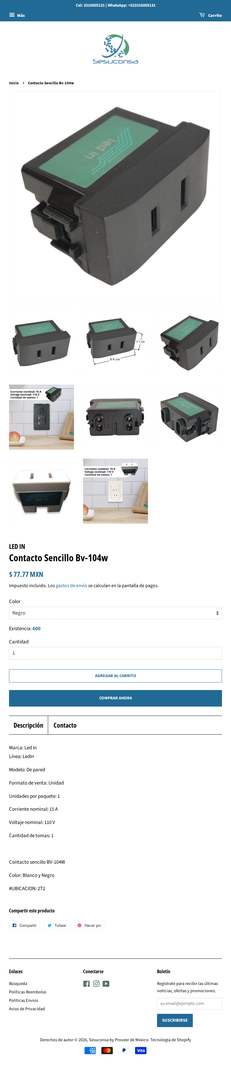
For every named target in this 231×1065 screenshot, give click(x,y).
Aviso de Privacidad (27, 1009)
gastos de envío (71, 585)
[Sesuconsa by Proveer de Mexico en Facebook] (86, 985)
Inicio (14, 83)
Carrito (214, 16)
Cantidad (19, 642)
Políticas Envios (23, 1000)
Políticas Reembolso (27, 992)
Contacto (65, 724)
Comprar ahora (115, 698)
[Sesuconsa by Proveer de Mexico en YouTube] (106, 985)
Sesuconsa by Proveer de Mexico (118, 1040)
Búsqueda (18, 983)
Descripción (28, 724)
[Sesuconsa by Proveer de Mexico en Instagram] (96, 985)
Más (20, 16)
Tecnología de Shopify (170, 1040)
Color (14, 601)
